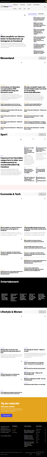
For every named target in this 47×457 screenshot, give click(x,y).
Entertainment (3, 108)
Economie (3, 270)
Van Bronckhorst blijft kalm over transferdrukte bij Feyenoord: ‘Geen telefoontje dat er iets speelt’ (39, 39)
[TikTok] (41, 452)
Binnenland (36, 43)
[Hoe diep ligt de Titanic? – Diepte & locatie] (35, 330)
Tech (2, 34)
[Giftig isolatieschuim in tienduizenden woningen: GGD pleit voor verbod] (30, 51)
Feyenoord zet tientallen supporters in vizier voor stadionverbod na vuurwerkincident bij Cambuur (39, 32)
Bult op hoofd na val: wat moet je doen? (34, 368)
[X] (37, 454)
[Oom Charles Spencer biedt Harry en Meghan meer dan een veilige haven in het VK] (42, 288)
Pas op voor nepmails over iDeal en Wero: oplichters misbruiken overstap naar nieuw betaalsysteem (11, 253)
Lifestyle (2, 348)
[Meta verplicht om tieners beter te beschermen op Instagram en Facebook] (14, 22)
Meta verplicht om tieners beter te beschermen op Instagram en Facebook (12, 39)
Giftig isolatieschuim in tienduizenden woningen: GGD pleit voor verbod (39, 52)
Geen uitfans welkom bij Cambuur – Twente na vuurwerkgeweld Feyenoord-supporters (29, 179)
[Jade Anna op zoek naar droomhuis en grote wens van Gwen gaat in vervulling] (32, 288)
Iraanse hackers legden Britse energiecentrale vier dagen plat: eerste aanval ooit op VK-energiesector (34, 269)
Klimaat (25, 434)
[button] (44, 6)
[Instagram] (39, 452)
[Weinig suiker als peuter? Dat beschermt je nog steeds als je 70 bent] (12, 330)
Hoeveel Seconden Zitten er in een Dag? (34, 384)
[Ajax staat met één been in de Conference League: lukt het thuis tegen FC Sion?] (41, 141)
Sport (35, 28)
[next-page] (45, 304)
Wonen (2, 372)
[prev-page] (1, 304)
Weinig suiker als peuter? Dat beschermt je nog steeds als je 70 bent (10, 351)
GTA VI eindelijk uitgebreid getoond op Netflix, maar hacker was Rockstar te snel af (35, 229)
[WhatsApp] (39, 454)
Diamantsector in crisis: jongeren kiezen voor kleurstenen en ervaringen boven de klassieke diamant (12, 273)
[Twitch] (43, 452)
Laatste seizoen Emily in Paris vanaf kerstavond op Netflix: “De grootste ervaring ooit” (14, 297)
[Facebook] (37, 452)
